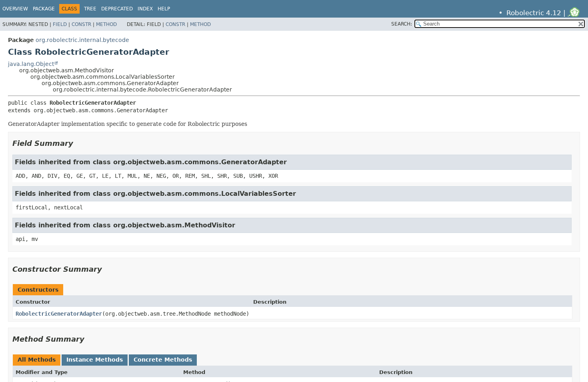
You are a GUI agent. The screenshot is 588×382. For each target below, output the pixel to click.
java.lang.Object (31, 64)
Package (44, 9)
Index (145, 9)
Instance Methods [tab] (94, 359)
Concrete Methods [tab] (163, 359)
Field (60, 24)
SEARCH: (401, 24)
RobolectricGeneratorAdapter (59, 313)
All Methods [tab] (37, 359)
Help (164, 9)
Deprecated (117, 9)
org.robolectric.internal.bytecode (82, 40)
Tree (90, 9)
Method (106, 24)
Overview (15, 9)
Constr (81, 24)
